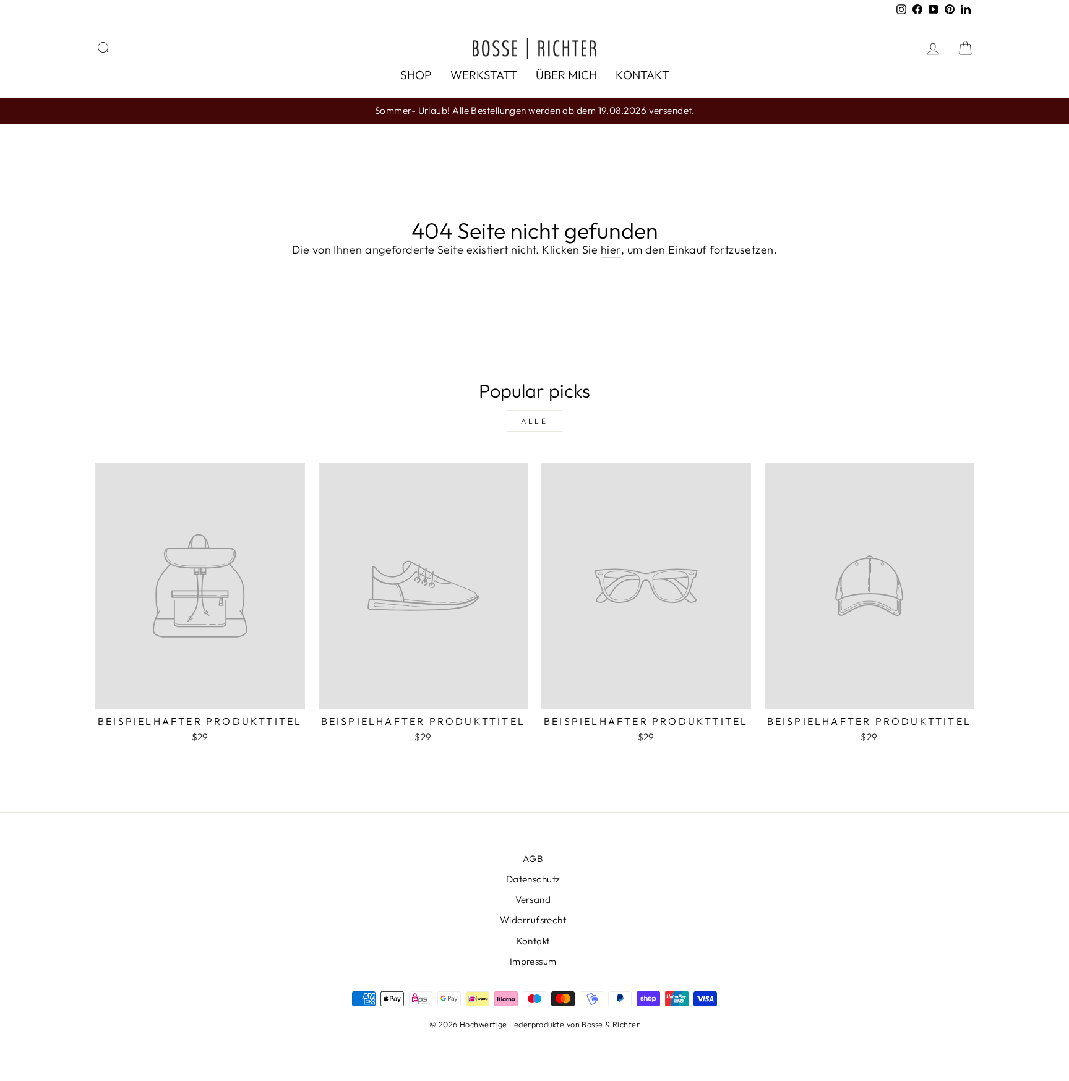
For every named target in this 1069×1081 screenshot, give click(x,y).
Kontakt (642, 74)
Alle (534, 420)
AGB (533, 859)
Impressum (533, 961)
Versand (533, 899)
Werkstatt (483, 74)
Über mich (566, 74)
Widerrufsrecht (533, 920)
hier (611, 249)
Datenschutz (533, 879)
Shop (416, 74)
